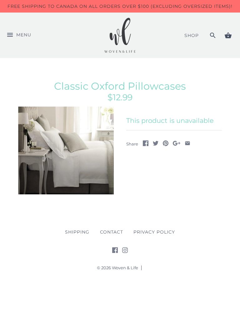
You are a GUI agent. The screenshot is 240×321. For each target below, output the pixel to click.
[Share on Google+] (176, 144)
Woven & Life (125, 268)
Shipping (77, 232)
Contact (111, 232)
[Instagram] (125, 251)
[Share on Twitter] (155, 144)
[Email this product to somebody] (187, 144)
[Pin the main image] (165, 144)
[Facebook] (115, 251)
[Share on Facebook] (145, 144)
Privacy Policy (154, 232)
